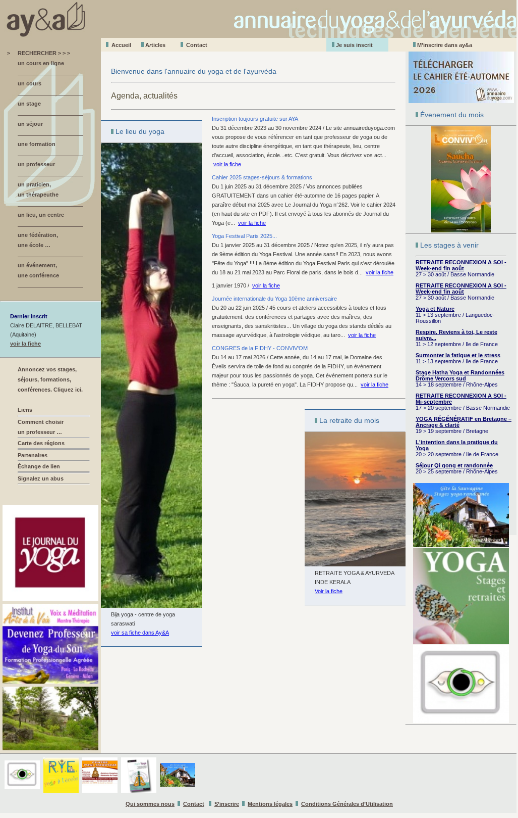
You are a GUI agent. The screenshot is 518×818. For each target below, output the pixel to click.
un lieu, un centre (41, 215)
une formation (36, 144)
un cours (29, 83)
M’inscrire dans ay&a (444, 45)
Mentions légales (270, 804)
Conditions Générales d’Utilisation (347, 804)
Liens (25, 410)
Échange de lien (39, 466)
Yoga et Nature (435, 309)
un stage (29, 104)
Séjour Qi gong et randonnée (454, 465)
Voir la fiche (328, 591)
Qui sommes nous (150, 804)
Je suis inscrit (354, 45)
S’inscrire (226, 804)
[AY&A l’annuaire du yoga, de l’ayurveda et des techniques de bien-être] (259, 35)
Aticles (155, 45)
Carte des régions (41, 443)
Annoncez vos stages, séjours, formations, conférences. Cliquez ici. (50, 379)
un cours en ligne (41, 63)
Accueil (121, 45)
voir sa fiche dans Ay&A (140, 633)
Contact (196, 45)
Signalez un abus (41, 478)
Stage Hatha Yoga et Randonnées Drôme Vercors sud (460, 375)
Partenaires (32, 455)
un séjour (30, 124)
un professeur (36, 164)
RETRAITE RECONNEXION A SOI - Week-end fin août (461, 265)
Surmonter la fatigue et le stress (458, 355)
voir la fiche (25, 344)
